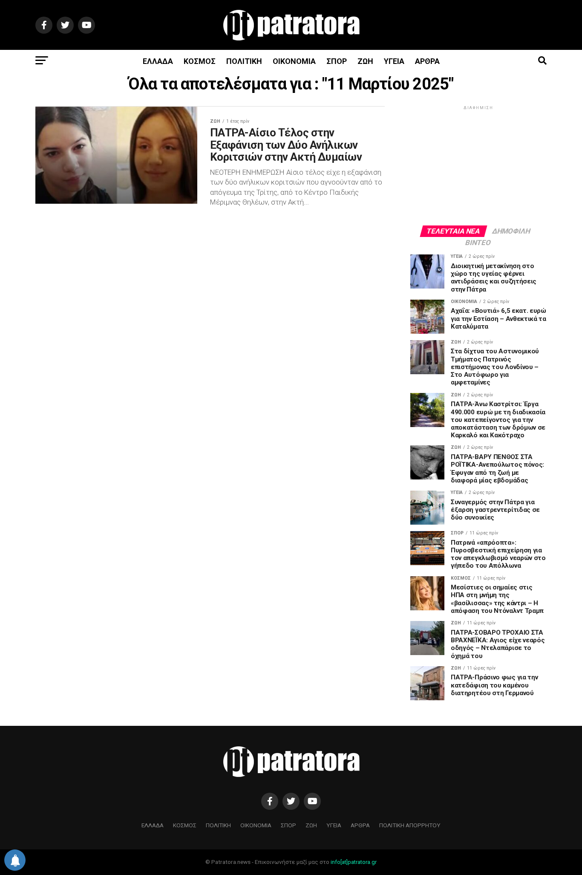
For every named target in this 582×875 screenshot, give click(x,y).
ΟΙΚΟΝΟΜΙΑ (294, 61)
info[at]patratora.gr (354, 862)
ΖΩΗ (365, 61)
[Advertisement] (478, 165)
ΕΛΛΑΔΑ (158, 61)
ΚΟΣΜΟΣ (200, 61)
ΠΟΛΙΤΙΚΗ (244, 61)
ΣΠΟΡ (336, 61)
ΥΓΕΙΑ (394, 61)
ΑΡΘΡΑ (427, 61)
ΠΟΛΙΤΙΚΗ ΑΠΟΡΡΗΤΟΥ (410, 825)
